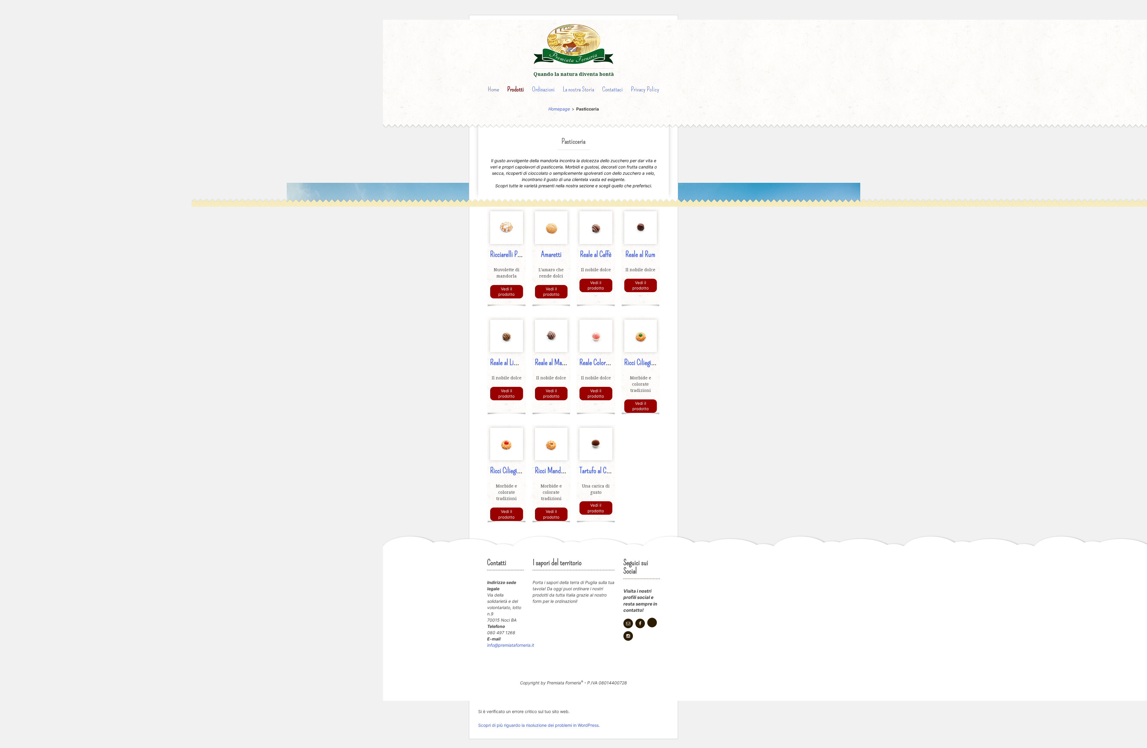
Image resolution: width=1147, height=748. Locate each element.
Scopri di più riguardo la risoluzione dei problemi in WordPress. (539, 725)
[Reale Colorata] (595, 335)
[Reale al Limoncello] (506, 335)
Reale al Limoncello (512, 362)
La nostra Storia (578, 89)
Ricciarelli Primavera (513, 254)
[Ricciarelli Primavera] (506, 227)
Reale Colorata (596, 362)
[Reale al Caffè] (595, 227)
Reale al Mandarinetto (560, 362)
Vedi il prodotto (506, 291)
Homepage (559, 108)
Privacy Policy (645, 89)
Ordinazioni (543, 89)
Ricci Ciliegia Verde (646, 362)
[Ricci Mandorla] (551, 444)
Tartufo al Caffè (597, 470)
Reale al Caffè (595, 254)
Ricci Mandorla (552, 470)
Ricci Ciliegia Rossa (512, 470)
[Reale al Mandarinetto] (551, 335)
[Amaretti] (551, 227)
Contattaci (612, 89)
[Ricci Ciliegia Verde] (640, 335)
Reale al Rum (640, 254)
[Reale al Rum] (640, 227)
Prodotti (515, 89)
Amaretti (551, 254)
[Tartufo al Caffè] (595, 444)
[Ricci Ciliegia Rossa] (506, 444)
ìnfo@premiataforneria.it (510, 645)
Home (493, 89)
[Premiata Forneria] (573, 45)
